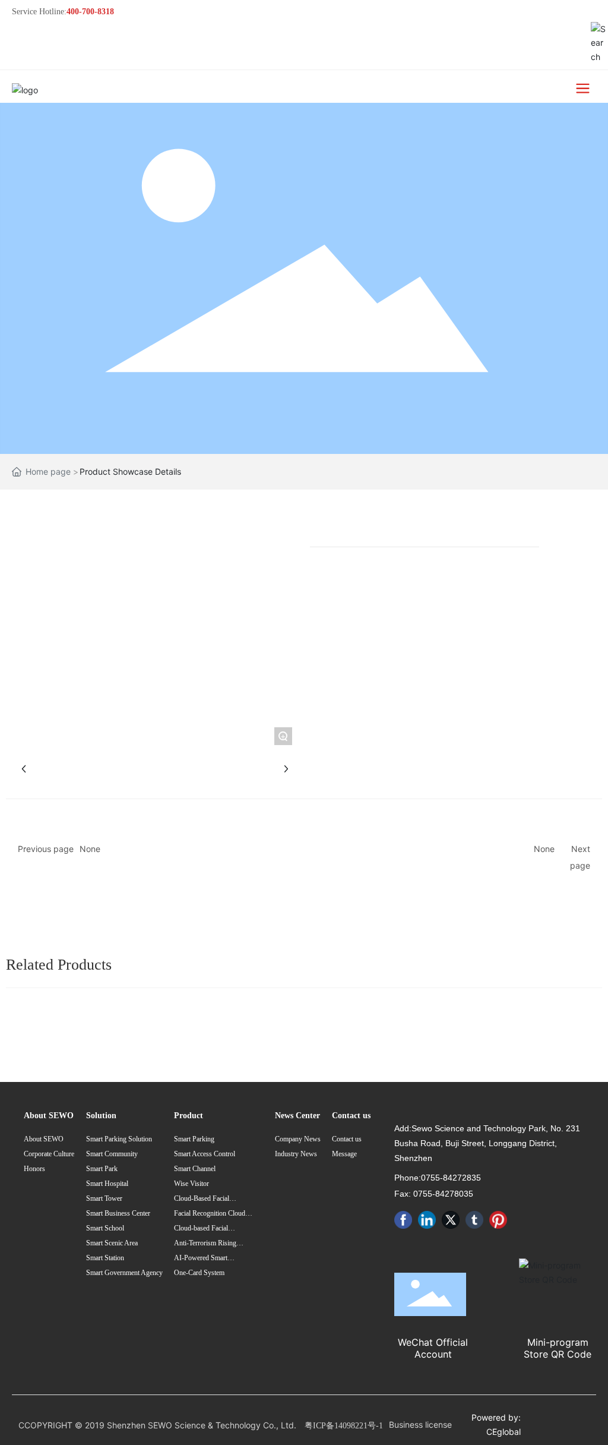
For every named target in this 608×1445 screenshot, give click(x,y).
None (90, 849)
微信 (588, 517)
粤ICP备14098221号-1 (344, 1425)
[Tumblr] (474, 1220)
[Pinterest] (498, 1220)
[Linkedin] (427, 1220)
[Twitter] (451, 1220)
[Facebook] (403, 1220)
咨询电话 (588, 621)
